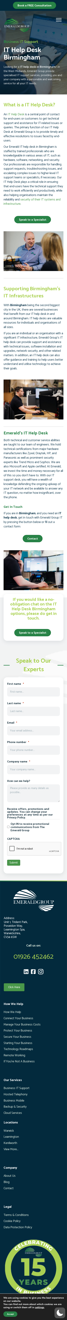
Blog (6, 1182)
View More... (11, 1149)
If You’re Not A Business (19, 1061)
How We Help (12, 1012)
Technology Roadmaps (18, 1049)
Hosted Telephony (16, 1094)
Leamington (11, 1136)
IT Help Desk (16, 114)
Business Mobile (14, 1100)
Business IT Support (16, 1088)
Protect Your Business (18, 1030)
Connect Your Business (18, 1018)
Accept (10, 1314)
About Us (10, 1175)
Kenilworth (10, 1143)
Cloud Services (13, 1112)
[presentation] (34, 849)
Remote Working (14, 1055)
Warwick (9, 1130)
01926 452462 (33, 957)
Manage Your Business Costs (22, 1024)
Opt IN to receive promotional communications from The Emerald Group (30, 827)
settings (39, 1307)
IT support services (28, 75)
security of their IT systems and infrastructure (32, 202)
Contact (9, 1188)
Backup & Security (15, 1106)
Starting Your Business (18, 1043)
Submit (13, 862)
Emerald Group (36, 71)
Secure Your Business (17, 1036)
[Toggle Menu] (59, 20)
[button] (59, 1313)
